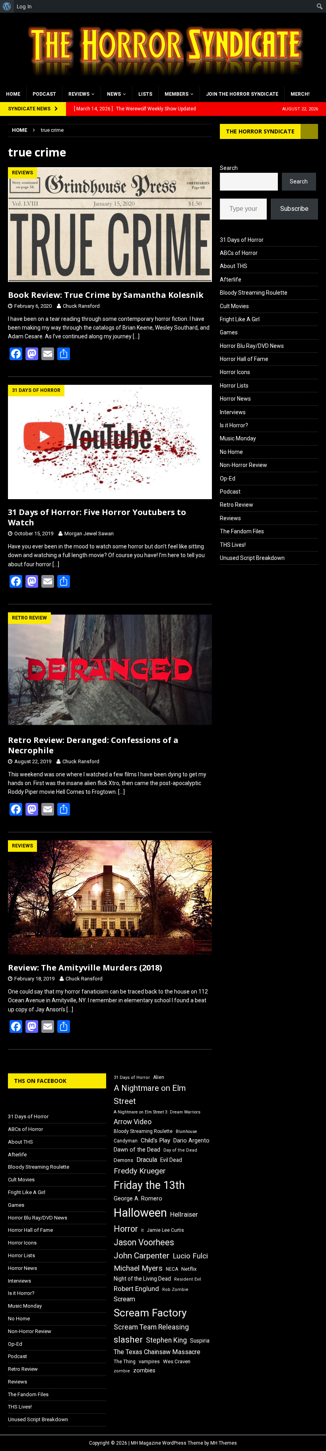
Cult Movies (234, 306)
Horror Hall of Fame (244, 359)
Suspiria (200, 1340)
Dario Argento (191, 1140)
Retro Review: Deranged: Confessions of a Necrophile (93, 745)
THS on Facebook (40, 1080)
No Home (231, 452)
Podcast (44, 94)
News (114, 94)
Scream (124, 1299)
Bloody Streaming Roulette (253, 292)
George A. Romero (138, 1198)
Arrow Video (132, 1122)
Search (229, 168)
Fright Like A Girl (240, 319)
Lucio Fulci (190, 1256)
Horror (126, 1229)
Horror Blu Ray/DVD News (252, 346)
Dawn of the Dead (137, 1149)
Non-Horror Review (243, 465)
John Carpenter (141, 1255)
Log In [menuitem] (24, 6)
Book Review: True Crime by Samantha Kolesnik (106, 294)
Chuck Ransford (81, 306)
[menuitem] (7, 6)
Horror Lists (234, 385)
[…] (136, 336)
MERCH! (300, 94)
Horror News (235, 399)
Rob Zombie (175, 1289)
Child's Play (155, 1140)
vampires (149, 1361)
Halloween (140, 1212)
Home (13, 94)
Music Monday (238, 438)
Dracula (146, 1160)
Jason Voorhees (144, 1242)
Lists (145, 94)
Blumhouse (186, 1131)
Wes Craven (176, 1361)
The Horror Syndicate (260, 131)
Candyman (126, 1141)
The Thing (125, 1361)
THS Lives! (233, 545)
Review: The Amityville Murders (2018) (85, 967)
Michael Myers (138, 1268)
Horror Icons (235, 372)
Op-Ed (227, 478)
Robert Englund (136, 1289)
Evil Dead (171, 1160)
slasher (128, 1339)
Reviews (78, 94)
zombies (144, 1370)
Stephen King (166, 1340)
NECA (172, 1269)
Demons (123, 1160)
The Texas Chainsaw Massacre (157, 1352)
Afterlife (230, 279)
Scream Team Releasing (151, 1327)
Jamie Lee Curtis (165, 1230)
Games (229, 332)
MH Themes (223, 1443)
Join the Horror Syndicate (242, 94)
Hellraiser (184, 1214)
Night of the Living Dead (142, 1278)
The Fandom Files (242, 531)
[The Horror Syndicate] (163, 82)
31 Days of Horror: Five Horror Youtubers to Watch (97, 517)
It (142, 1230)
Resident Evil (187, 1279)
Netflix (189, 1269)
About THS (233, 266)
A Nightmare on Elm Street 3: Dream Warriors (157, 1112)
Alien (158, 1077)
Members (176, 94)
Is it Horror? (234, 425)
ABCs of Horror (239, 253)
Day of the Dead (180, 1150)
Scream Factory (150, 1312)
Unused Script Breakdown (252, 558)
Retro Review (236, 505)
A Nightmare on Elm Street (150, 1094)
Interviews (233, 412)
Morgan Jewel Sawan (89, 533)
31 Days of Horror (242, 240)
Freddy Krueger (140, 1170)
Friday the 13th (149, 1185)
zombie (122, 1371)
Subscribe (294, 208)
